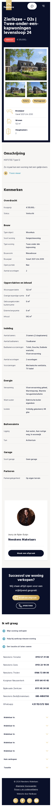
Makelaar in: (9, 717)
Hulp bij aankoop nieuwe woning (21, 638)
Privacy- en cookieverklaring (26, 789)
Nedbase (32, 794)
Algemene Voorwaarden (26, 786)
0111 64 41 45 (42, 680)
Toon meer (15, 173)
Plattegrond (39, 100)
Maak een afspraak (26, 553)
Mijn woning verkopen (17, 630)
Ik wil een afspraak (28, 597)
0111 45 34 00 (42, 688)
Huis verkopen (10, 759)
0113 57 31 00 (42, 657)
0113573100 (28, 605)
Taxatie (7, 767)
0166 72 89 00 (42, 673)
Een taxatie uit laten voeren (19, 646)
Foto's (26, 100)
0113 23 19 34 (42, 665)
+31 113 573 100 (40, 704)
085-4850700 (42, 696)
